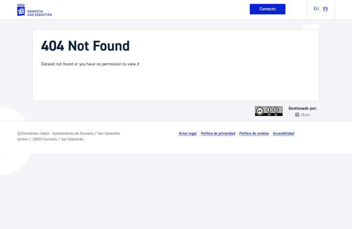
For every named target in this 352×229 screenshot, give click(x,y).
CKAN (303, 114)
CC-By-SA (269, 111)
